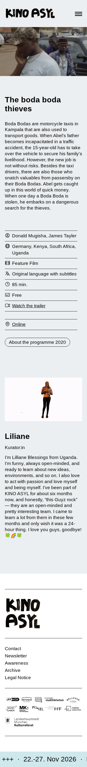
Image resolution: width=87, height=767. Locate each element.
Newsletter (16, 655)
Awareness (16, 663)
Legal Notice (18, 677)
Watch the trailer (28, 305)
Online (19, 324)
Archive (13, 670)
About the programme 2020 (37, 342)
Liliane (17, 436)
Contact (13, 648)
